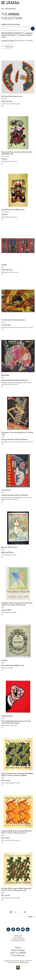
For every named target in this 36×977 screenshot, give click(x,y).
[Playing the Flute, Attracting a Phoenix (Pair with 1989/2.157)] (18, 132)
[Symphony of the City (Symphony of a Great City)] (18, 413)
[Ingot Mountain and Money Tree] (18, 190)
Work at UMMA (18, 952)
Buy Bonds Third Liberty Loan (11, 96)
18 (25, 912)
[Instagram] (8, 929)
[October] (18, 245)
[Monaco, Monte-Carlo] (18, 528)
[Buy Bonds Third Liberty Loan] (18, 77)
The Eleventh (6, 490)
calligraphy (29, 33)
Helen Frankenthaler (8, 35)
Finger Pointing (6, 716)
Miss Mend (5, 375)
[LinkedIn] (28, 929)
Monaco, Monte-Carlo (9, 547)
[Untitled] (18, 641)
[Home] (13, 2)
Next (30, 916)
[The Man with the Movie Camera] (18, 301)
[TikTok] (13, 929)
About (18, 947)
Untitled (4, 660)
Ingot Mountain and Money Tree (13, 209)
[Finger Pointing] (18, 696)
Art (2, 8)
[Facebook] (18, 929)
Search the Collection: (10, 24)
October (4, 265)
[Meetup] (23, 929)
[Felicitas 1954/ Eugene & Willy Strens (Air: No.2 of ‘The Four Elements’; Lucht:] (18, 869)
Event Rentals (18, 955)
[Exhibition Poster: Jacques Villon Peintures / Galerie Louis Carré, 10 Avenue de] (18, 583)
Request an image (7, 40)
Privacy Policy (24, 962)
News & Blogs (18, 950)
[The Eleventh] (18, 470)
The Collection (10, 8)
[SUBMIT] (33, 28)
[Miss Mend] (18, 356)
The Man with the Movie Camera (13, 320)
